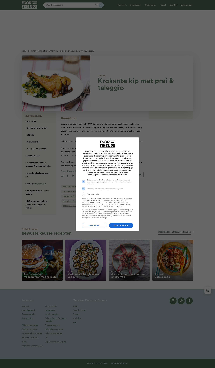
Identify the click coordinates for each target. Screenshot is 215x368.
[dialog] (107, 184)
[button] (107, 194)
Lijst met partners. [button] (116, 206)
